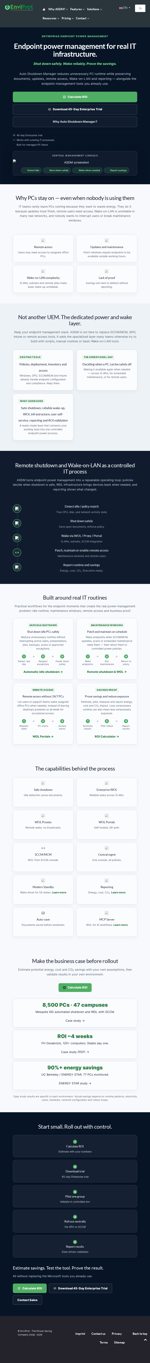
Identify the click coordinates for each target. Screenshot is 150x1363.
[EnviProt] (19, 8)
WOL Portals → (43, 736)
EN (125, 7)
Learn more (59, 892)
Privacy (117, 1333)
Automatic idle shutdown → (43, 672)
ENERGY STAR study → (75, 1083)
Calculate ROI (77, 97)
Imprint (80, 1333)
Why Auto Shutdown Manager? (75, 121)
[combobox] (140, 8)
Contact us (98, 1333)
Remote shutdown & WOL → (107, 672)
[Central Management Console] (75, 162)
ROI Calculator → (107, 736)
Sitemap (119, 1342)
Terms (104, 1342)
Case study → (75, 1020)
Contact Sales (27, 1300)
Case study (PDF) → (75, 1052)
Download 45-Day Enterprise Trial (77, 109)
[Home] (44, 9)
